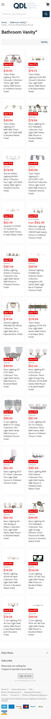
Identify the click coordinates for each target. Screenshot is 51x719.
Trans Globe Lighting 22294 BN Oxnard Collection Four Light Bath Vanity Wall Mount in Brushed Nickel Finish (37, 83)
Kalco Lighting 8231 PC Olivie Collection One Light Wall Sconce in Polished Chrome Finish (13, 477)
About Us (5, 689)
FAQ (31, 689)
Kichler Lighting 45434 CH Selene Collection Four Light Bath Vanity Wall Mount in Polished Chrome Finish (12, 279)
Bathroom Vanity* (18, 22)
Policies (4, 695)
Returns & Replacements (11, 692)
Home (4, 22)
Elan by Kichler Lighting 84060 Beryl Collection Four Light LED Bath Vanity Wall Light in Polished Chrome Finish (13, 182)
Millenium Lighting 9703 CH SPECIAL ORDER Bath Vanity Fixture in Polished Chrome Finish (37, 232)
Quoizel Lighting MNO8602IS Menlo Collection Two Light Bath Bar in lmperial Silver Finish (13, 328)
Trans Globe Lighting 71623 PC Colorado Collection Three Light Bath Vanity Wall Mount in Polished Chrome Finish (13, 83)
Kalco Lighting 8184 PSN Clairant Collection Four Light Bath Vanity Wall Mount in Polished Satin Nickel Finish (37, 480)
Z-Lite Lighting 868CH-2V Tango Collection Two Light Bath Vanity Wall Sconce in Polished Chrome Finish (12, 430)
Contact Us (14, 695)
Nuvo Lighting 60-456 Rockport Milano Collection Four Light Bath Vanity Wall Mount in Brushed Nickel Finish (12, 530)
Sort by (44, 42)
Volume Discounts (19, 689)
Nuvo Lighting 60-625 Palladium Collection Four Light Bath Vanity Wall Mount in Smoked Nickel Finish (36, 132)
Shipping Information (32, 692)
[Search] (46, 14)
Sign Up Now (25, 676)
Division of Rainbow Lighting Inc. (35, 695)
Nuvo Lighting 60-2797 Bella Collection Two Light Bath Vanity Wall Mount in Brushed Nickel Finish (12, 378)
